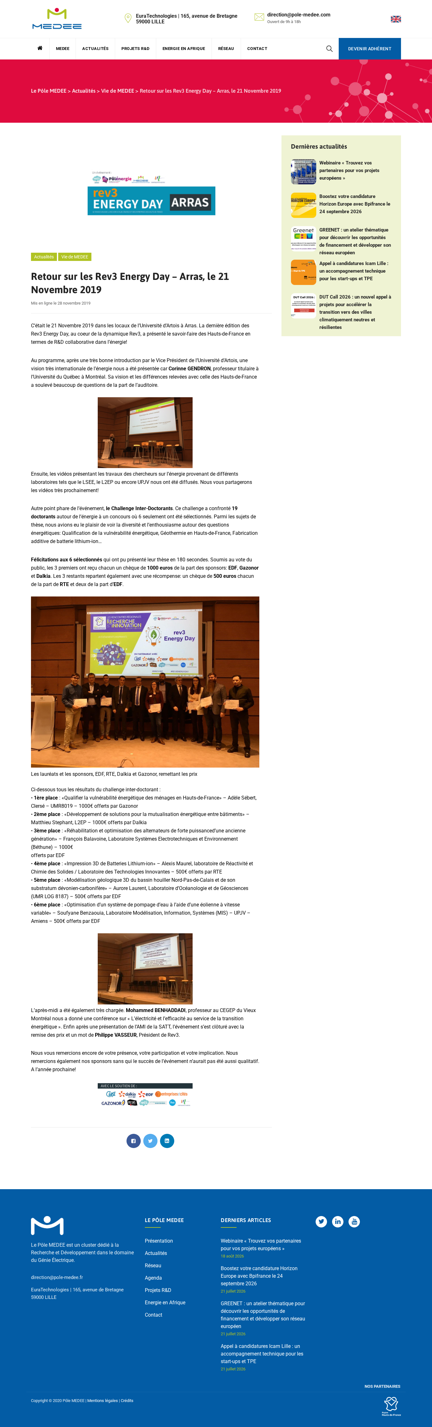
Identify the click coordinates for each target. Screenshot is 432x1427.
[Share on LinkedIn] (167, 1141)
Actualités (95, 48)
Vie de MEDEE (74, 256)
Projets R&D (135, 48)
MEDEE (63, 48)
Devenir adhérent (370, 48)
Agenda (153, 1278)
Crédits (127, 1400)
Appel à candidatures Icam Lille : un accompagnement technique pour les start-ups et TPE (353, 271)
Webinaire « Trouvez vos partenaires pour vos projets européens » (349, 170)
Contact (257, 48)
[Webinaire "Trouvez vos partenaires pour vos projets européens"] (303, 171)
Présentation (159, 1241)
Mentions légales (102, 1400)
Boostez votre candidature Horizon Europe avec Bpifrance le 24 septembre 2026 (354, 204)
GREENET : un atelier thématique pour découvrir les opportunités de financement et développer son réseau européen (355, 241)
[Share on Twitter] (150, 1141)
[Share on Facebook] (134, 1141)
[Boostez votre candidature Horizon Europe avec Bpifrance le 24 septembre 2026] (303, 205)
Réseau (226, 48)
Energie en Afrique (184, 48)
